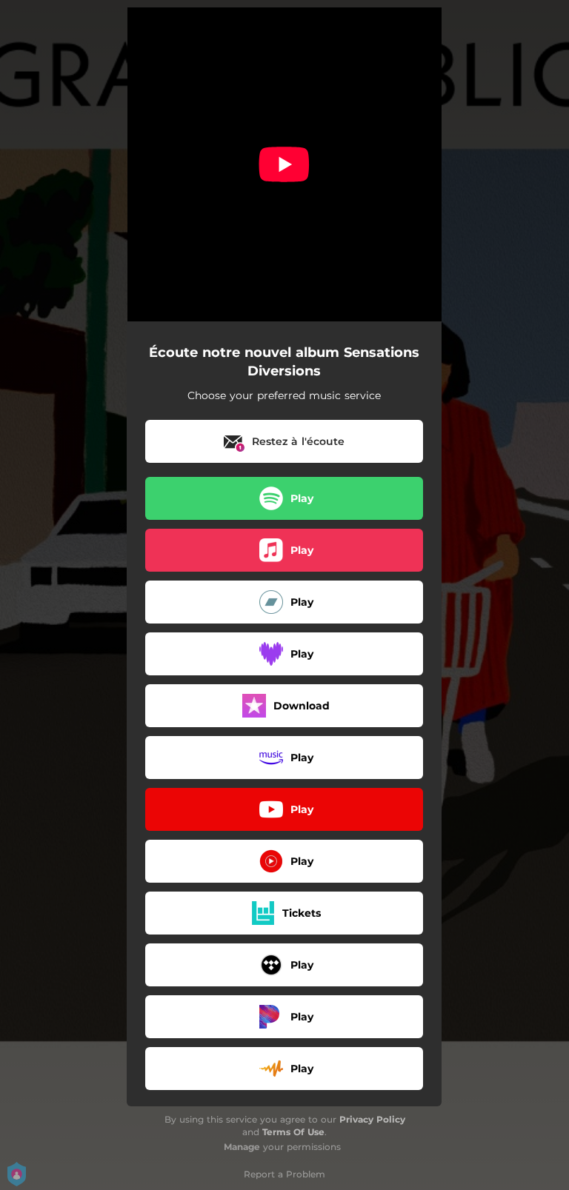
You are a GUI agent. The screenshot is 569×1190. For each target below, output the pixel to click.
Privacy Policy (372, 1119)
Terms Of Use (293, 1131)
